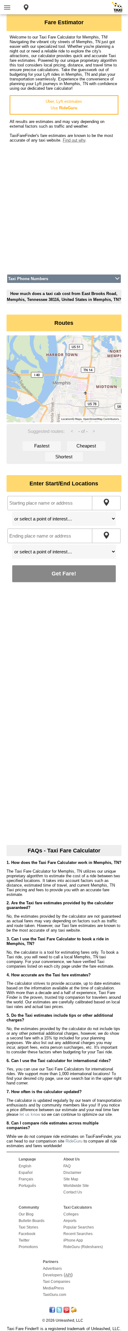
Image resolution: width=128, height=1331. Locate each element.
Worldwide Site (76, 1185)
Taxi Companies (56, 1281)
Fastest (41, 445)
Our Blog (26, 1214)
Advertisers (52, 1268)
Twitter (24, 1240)
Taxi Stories (28, 1227)
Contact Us (72, 1192)
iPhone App (73, 1240)
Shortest (63, 456)
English (25, 1166)
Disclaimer (72, 1172)
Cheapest (86, 445)
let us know (30, 1114)
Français (26, 1179)
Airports (69, 1221)
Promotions (28, 1247)
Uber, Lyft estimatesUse (64, 104)
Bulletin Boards (31, 1221)
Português (27, 1185)
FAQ (67, 1166)
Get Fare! (64, 573)
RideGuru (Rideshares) (83, 1247)
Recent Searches (78, 1234)
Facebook (27, 1234)
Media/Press (53, 1288)
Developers (52, 1275)
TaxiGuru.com (54, 1294)
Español (26, 1172)
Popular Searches (78, 1227)
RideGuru (74, 1141)
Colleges (71, 1214)
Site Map (70, 1179)
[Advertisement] (64, 206)
